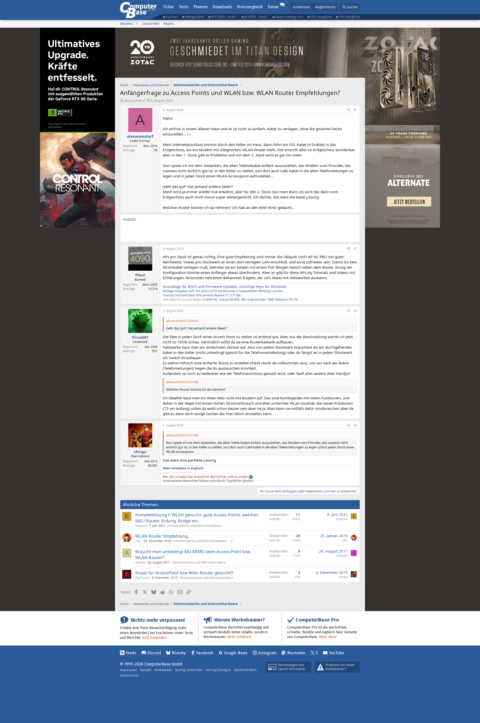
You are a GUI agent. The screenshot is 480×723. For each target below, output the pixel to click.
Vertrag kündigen (218, 670)
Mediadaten (163, 670)
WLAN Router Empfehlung (161, 536)
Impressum (128, 670)
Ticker (168, 6)
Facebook (204, 653)
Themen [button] (200, 6)
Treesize (168, 295)
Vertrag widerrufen (188, 670)
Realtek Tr (221, 295)
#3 (355, 311)
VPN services (205, 295)
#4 (355, 425)
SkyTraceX (142, 578)
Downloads (222, 6)
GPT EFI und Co (199, 291)
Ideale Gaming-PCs (289, 17)
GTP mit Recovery (223, 291)
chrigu (343, 577)
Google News (236, 653)
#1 (355, 110)
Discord (154, 653)
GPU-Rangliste (321, 17)
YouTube (336, 653)
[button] (137, 23)
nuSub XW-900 (229, 299)
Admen (140, 562)
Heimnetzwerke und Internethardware (194, 526)
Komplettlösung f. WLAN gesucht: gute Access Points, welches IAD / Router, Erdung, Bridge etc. (196, 518)
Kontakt (145, 670)
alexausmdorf (134, 100)
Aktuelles (127, 23)
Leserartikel (151, 23)
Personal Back (185, 295)
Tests (183, 6)
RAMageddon (194, 17)
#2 (355, 248)
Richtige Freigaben (175, 291)
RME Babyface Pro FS (283, 299)
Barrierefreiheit (245, 670)
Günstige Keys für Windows (263, 286)
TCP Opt (234, 295)
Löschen (277, 291)
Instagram (267, 653)
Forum (273, 6)
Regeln (169, 23)
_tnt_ (138, 541)
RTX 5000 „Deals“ (224, 17)
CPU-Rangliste (349, 17)
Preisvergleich (250, 6)
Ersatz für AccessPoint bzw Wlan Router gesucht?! (184, 573)
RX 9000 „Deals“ (256, 17)
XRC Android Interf (254, 299)
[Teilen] (348, 110)
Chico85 (342, 556)
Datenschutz (129, 675)
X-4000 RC (211, 299)
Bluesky (179, 653)
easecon (141, 526)
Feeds (131, 653)
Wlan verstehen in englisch (183, 468)
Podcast (172, 17)
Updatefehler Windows (255, 291)
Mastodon (296, 653)
